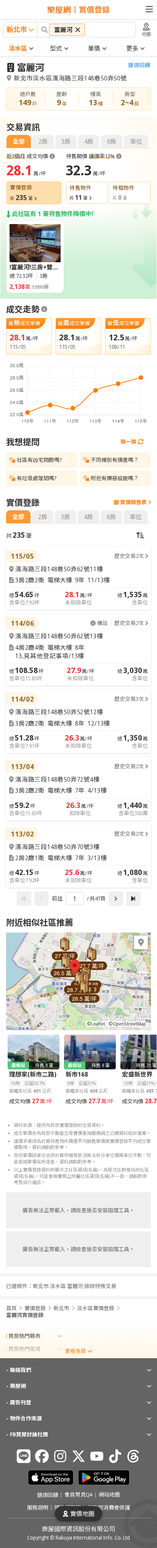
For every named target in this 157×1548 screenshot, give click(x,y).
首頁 (11, 1308)
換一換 (128, 441)
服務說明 (37, 1507)
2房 (43, 141)
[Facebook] (42, 1456)
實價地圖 (82, 1514)
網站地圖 (109, 1495)
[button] (74, 967)
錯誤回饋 (139, 65)
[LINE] (23, 1456)
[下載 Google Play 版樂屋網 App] (104, 1477)
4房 (88, 141)
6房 (111, 141)
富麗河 (30, 67)
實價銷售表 (133, 502)
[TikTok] (115, 1456)
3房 (65, 141)
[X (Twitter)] (78, 1456)
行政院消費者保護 (108, 1507)
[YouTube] (97, 1456)
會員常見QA (78, 1495)
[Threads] (133, 1456)
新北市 (61, 1308)
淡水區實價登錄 (95, 1308)
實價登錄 (35, 1308)
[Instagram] (60, 1456)
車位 (136, 141)
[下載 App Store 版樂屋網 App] (51, 1477)
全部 (19, 141)
